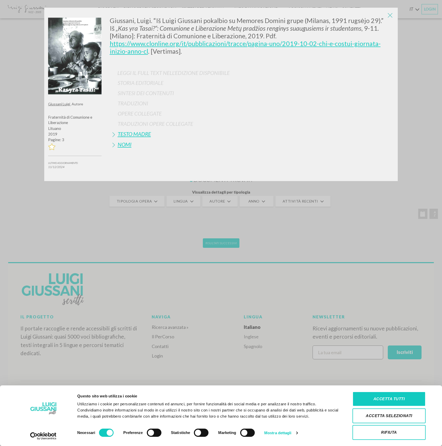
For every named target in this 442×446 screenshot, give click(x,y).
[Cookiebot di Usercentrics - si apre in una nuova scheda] (43, 436)
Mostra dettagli (278, 433)
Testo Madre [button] (134, 134)
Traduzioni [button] (133, 103)
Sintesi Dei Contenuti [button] (146, 93)
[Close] (390, 15)
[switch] (154, 433)
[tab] (252, 83)
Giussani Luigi (59, 104)
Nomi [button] (124, 144)
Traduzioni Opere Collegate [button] (155, 124)
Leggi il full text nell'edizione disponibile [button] (173, 73)
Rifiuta (389, 432)
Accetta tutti (389, 399)
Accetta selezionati (389, 416)
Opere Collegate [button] (140, 113)
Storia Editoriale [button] (140, 83)
